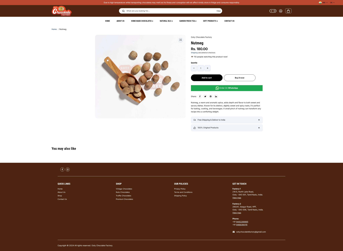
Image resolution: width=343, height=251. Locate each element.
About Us (61, 192)
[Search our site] (123, 11)
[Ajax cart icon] (288, 11)
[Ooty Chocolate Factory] (62, 11)
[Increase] (207, 68)
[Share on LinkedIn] (216, 96)
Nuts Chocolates (123, 192)
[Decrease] (194, 68)
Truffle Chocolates (123, 196)
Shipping (194, 53)
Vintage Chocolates (124, 189)
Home (54, 29)
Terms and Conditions (183, 192)
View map (236, 198)
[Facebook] (200, 96)
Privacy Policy (179, 189)
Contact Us (62, 199)
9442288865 (242, 222)
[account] (281, 11)
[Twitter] (205, 96)
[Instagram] (68, 169)
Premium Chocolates (124, 199)
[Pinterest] (211, 96)
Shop (60, 196)
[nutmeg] (181, 40)
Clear (219, 11)
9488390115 (241, 225)
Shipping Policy (180, 196)
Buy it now (239, 78)
